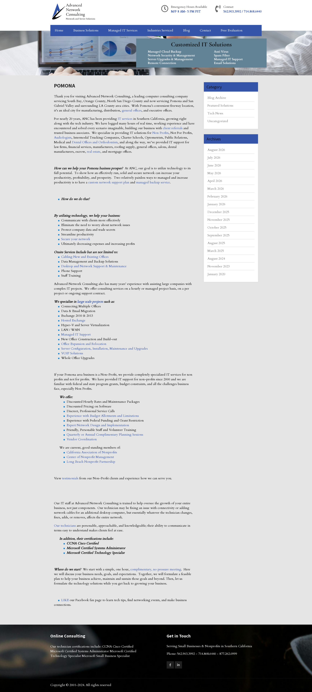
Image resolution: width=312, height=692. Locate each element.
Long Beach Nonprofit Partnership (91, 461)
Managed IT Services (122, 30)
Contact (205, 30)
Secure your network (75, 239)
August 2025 (216, 243)
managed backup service (153, 182)
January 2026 (216, 204)
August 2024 (216, 258)
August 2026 (216, 150)
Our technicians (65, 525)
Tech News (215, 113)
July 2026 (213, 157)
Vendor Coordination (82, 439)
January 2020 (216, 274)
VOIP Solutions (72, 353)
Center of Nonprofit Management (90, 457)
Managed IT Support (76, 334)
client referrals (173, 128)
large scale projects (90, 301)
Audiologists (63, 137)
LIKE (65, 600)
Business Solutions (85, 30)
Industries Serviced (160, 30)
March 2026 (215, 188)
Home (59, 30)
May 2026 (214, 173)
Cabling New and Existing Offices (85, 257)
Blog (186, 30)
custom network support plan (108, 182)
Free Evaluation (231, 30)
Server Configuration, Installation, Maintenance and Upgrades (104, 348)
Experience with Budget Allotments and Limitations (103, 416)
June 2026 (214, 165)
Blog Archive (216, 98)
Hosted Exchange (73, 320)
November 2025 (218, 220)
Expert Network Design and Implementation (98, 425)
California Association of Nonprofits (92, 452)
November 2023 (218, 266)
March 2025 (215, 251)
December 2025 (218, 212)
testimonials (70, 478)
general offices (132, 110)
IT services (125, 119)
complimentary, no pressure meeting (155, 569)
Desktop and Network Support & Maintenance (94, 266)
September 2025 (218, 235)
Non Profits (160, 133)
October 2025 (216, 227)
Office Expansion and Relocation (83, 344)
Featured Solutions (220, 105)
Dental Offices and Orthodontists (95, 142)
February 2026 (217, 196)
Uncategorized (217, 121)
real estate (93, 151)
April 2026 (214, 181)
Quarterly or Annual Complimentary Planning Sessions (105, 434)
